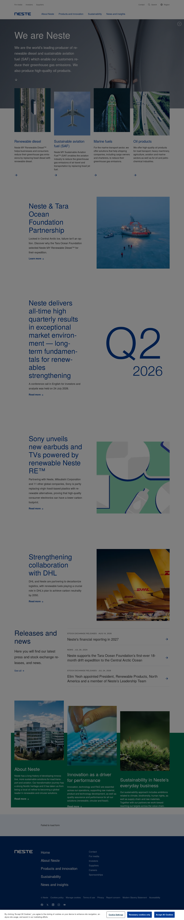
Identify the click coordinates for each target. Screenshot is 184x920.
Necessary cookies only (139, 914)
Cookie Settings (116, 914)
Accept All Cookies (164, 914)
